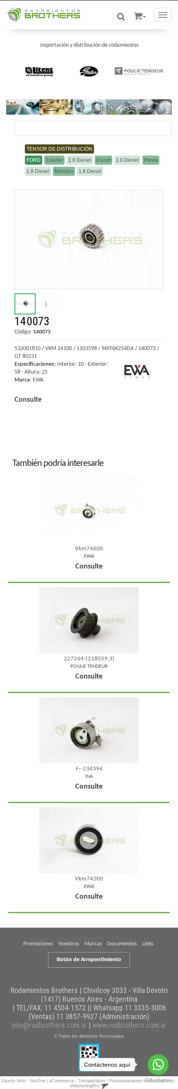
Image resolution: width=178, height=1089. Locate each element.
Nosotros (68, 944)
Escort (103, 160)
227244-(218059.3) (89, 659)
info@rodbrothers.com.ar (49, 1025)
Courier (54, 160)
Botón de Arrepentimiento (89, 960)
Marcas (93, 944)
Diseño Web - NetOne (23, 1080)
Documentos (122, 944)
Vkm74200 (89, 879)
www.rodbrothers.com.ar (129, 1025)
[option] (39, 71)
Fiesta (151, 160)
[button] (140, 15)
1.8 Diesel (79, 160)
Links (147, 944)
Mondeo (64, 171)
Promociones (38, 944)
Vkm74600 (89, 549)
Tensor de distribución (59, 149)
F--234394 (89, 769)
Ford (33, 160)
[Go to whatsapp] (158, 1064)
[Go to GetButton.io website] (158, 1080)
